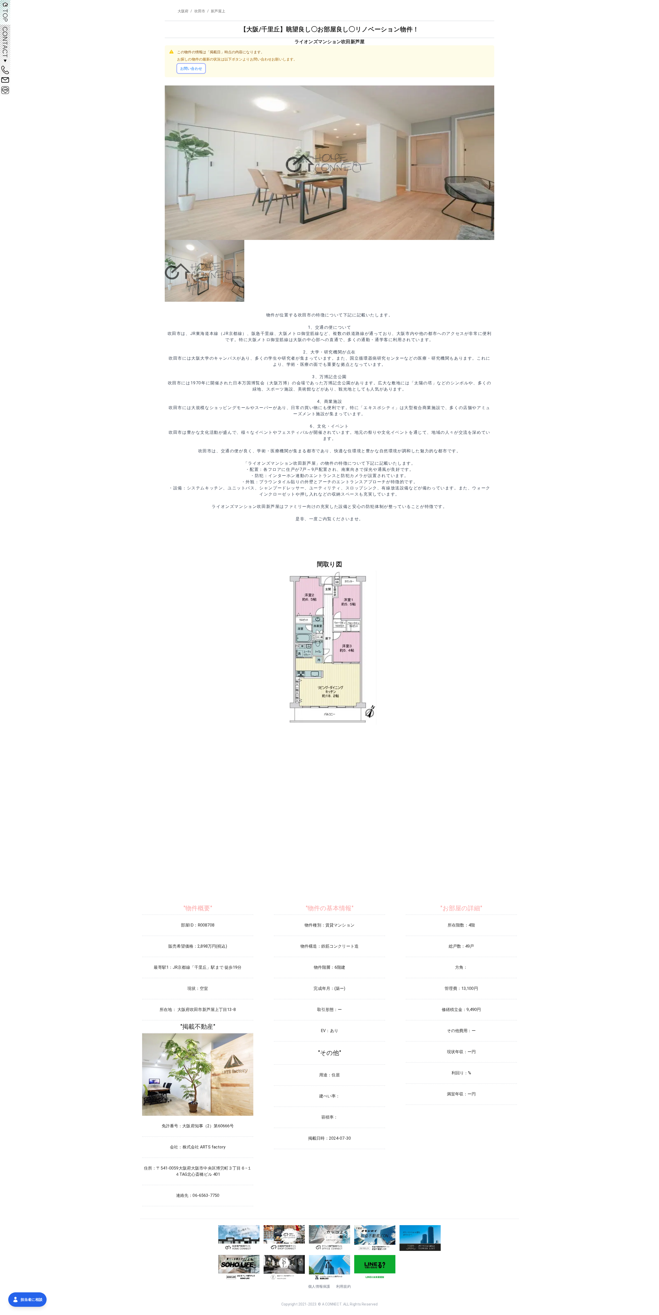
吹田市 (199, 11)
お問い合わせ (191, 68)
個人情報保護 (319, 1286)
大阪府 (183, 11)
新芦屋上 (218, 11)
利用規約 (343, 1286)
